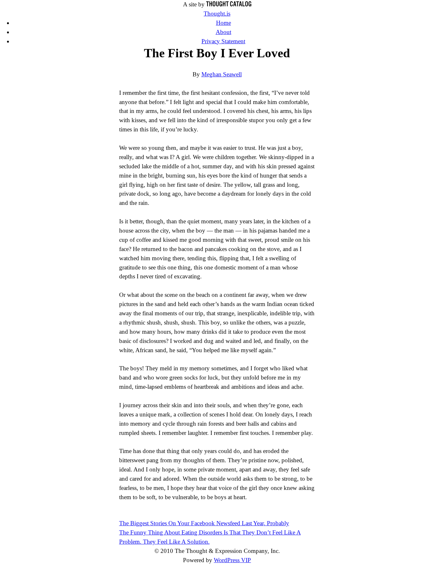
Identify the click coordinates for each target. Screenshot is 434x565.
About (223, 32)
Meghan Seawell (221, 74)
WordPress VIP (232, 560)
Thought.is (217, 13)
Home (223, 22)
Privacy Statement (223, 41)
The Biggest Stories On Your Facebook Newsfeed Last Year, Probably (204, 523)
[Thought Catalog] (228, 4)
